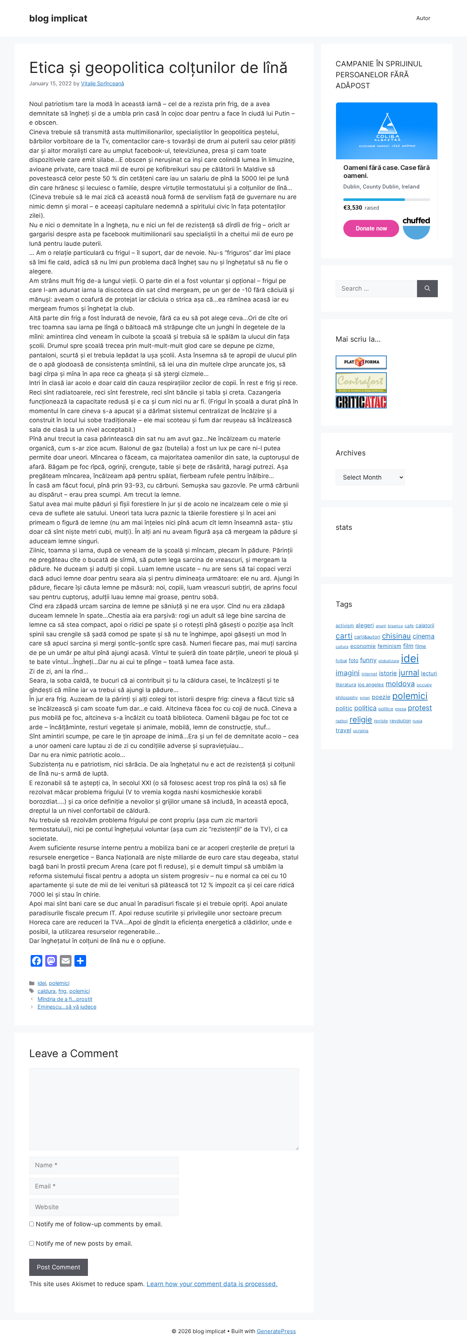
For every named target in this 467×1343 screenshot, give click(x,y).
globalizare (388, 661)
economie (363, 646)
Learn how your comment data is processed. (212, 1284)
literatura (346, 684)
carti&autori (367, 637)
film (408, 645)
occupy (424, 684)
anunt (381, 626)
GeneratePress (276, 1331)
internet (369, 673)
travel (343, 730)
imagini (348, 672)
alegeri (365, 625)
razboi (342, 720)
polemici (59, 983)
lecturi (429, 673)
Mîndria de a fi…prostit (65, 999)
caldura (46, 991)
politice (385, 708)
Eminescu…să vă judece (67, 1007)
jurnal (409, 672)
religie (361, 719)
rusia (417, 720)
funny (368, 660)
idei (42, 983)
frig (62, 991)
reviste (381, 720)
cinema (424, 636)
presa (400, 708)
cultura (342, 646)
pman (365, 697)
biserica (395, 626)
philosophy (347, 697)
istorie (388, 673)
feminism (389, 646)
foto (353, 660)
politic (344, 708)
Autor (423, 18)
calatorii (425, 625)
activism (345, 625)
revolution (400, 720)
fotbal (341, 660)
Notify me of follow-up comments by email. (99, 1224)
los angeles (371, 684)
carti (344, 635)
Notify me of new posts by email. (84, 1243)
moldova (400, 683)
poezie (381, 697)
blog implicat (58, 18)
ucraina (360, 730)
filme (420, 646)
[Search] (427, 289)
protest (420, 707)
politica (365, 708)
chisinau (396, 635)
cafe (409, 625)
